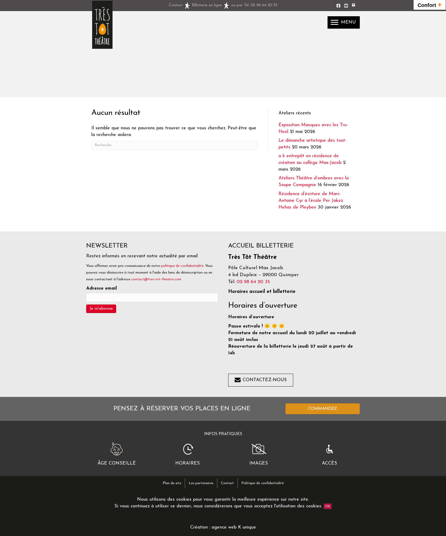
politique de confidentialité (182, 266)
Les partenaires (201, 483)
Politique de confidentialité (262, 483)
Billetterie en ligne (207, 5)
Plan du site (172, 483)
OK (327, 506)
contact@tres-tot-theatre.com (156, 279)
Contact (175, 5)
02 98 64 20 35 (264, 5)
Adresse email (101, 288)
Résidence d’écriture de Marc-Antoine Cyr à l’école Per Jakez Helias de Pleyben (310, 201)
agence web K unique (234, 527)
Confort (430, 5)
